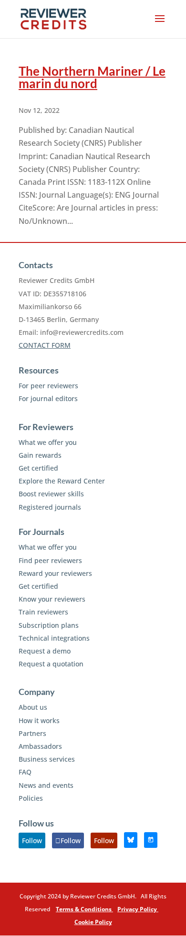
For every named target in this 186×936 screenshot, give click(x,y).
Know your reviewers (52, 599)
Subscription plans (49, 625)
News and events (46, 785)
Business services (47, 759)
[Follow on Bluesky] (130, 840)
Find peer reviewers (50, 560)
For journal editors (48, 398)
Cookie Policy (93, 922)
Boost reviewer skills (51, 493)
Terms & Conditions (84, 909)
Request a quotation (51, 663)
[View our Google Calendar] (150, 840)
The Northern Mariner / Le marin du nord (92, 77)
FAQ (25, 771)
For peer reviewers (48, 385)
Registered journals (50, 507)
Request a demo (45, 650)
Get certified (38, 468)
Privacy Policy (137, 909)
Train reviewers (43, 611)
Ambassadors (40, 746)
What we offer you (48, 442)
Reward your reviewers (55, 573)
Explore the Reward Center (62, 480)
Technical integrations (54, 638)
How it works (39, 720)
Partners (32, 733)
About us (33, 707)
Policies (31, 798)
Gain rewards (40, 455)
